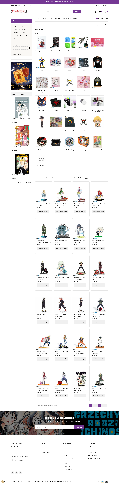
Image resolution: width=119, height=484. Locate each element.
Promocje (105, 5)
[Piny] (83, 121)
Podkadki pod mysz (69, 150)
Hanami (16, 48)
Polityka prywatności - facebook (73, 461)
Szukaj (77, 11)
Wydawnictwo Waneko (70, 18)
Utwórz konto (92, 452)
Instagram (20, 473)
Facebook (12, 473)
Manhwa (16, 38)
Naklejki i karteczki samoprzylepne (42, 91)
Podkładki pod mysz (41, 150)
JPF (15, 51)
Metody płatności (69, 458)
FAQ (51, 18)
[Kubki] (83, 62)
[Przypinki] (83, 101)
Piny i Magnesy (69, 90)
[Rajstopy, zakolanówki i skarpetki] (97, 101)
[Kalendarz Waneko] (97, 141)
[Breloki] (83, 42)
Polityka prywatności (70, 449)
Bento (69, 51)
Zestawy (83, 150)
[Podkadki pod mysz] (69, 141)
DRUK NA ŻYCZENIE (19, 32)
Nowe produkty (44, 449)
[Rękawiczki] (55, 121)
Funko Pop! (56, 70)
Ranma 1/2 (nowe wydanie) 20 (21, 118)
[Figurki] (41, 62)
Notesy (56, 90)
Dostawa (44, 18)
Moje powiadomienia (94, 455)
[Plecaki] (97, 82)
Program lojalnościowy (95, 458)
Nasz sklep (67, 466)
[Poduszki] (41, 101)
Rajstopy (41, 130)
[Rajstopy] (41, 121)
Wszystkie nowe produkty (23, 182)
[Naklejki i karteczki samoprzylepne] (41, 82)
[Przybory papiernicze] (69, 101)
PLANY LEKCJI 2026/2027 (21, 29)
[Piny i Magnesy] (69, 82)
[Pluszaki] (97, 121)
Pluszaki (97, 130)
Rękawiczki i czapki (69, 130)
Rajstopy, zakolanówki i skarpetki (97, 110)
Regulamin (67, 452)
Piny (83, 130)
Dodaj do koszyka (43, 211)
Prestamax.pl (67, 481)
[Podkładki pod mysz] (41, 141)
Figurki (42, 70)
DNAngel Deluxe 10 (17, 146)
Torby (55, 150)
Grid (36, 178)
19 (102, 405)
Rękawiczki (56, 130)
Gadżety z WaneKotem (41, 51)
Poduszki (41, 110)
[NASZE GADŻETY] (41, 159)
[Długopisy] (97, 42)
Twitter (16, 473)
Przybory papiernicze (69, 110)
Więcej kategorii (17, 54)
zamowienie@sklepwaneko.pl (22, 456)
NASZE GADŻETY (42, 165)
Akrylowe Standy (55, 51)
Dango (16, 45)
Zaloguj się (91, 449)
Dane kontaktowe (17, 443)
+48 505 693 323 (29, 5)
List (39, 178)
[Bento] (69, 42)
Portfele (55, 110)
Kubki (83, 70)
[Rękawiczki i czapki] (69, 121)
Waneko (16, 42)
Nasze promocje (103, 18)
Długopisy (97, 51)
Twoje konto (91, 443)
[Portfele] (55, 101)
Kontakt (97, 5)
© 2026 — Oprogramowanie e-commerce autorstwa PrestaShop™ (30, 481)
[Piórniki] (83, 82)
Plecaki (97, 90)
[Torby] (55, 141)
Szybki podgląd (50, 183)
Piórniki (84, 90)
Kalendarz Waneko (97, 150)
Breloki (84, 51)
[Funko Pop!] (55, 62)
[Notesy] (55, 82)
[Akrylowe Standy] (55, 42)
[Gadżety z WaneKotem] (41, 42)
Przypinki (83, 110)
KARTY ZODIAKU (18, 26)
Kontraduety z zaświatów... (20, 174)
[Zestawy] (83, 141)
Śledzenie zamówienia (94, 447)
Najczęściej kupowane (46, 452)
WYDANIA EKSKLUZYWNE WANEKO (21, 35)
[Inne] (69, 62)
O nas (37, 18)
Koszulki (97, 70)
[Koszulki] (97, 62)
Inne (69, 70)
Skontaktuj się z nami (70, 469)
